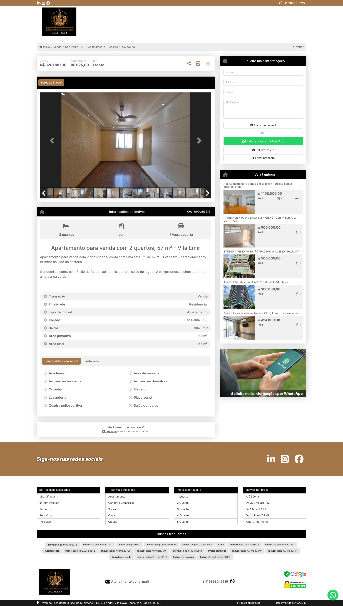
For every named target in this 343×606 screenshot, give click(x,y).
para (121, 557)
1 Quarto (182, 496)
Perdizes (45, 521)
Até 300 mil (253, 496)
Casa (111, 515)
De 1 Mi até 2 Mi (256, 509)
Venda (57, 47)
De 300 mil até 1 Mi (258, 502)
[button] (53, 140)
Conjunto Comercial (121, 502)
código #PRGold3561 (187, 550)
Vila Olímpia (47, 496)
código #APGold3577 (279, 544)
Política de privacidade (248, 602)
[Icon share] (39, 3)
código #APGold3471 (97, 544)
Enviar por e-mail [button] (264, 125)
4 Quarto (183, 515)
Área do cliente (288, 21)
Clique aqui (109, 431)
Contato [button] (223, 21)
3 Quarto (183, 509)
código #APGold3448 (247, 550)
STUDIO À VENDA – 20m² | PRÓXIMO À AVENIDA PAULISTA (261, 251)
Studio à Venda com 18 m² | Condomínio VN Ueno (255, 282)
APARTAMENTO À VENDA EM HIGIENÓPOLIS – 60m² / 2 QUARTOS (259, 219)
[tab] (51, 82)
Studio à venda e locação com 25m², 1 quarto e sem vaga (260, 313)
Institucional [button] (201, 21)
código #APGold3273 (62, 544)
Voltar (299, 47)
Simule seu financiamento (254, 21)
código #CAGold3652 (80, 550)
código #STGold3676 (152, 557)
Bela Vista (46, 515)
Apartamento (96, 47)
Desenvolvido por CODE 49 (291, 602)
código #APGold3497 (161, 544)
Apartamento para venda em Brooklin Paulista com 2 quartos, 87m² (257, 185)
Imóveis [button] (180, 21)
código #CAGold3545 (151, 550)
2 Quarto (183, 502)
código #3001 (129, 544)
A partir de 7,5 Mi (257, 521)
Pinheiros (45, 509)
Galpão (112, 521)
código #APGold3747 (282, 550)
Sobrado (113, 509)
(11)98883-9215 (294, 3)
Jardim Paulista (49, 502)
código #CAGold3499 (215, 557)
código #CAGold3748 (197, 544)
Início (46, 47)
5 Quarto (183, 521)
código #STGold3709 (116, 550)
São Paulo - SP (74, 47)
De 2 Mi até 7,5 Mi (257, 515)
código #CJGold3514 (244, 544)
